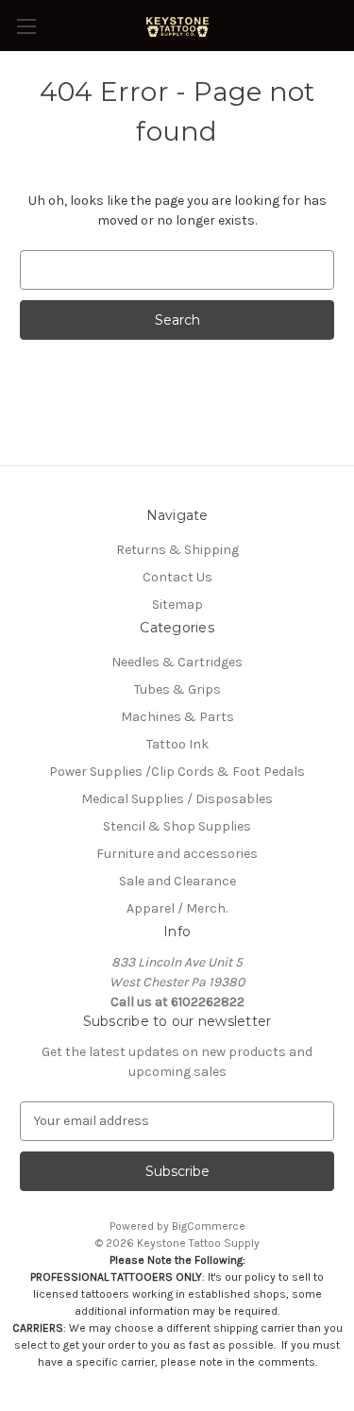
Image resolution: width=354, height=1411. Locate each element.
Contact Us (177, 577)
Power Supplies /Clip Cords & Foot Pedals (177, 772)
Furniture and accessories (177, 854)
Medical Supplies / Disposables (177, 799)
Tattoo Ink (177, 744)
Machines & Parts (177, 717)
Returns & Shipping (177, 550)
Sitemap (177, 604)
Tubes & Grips (177, 689)
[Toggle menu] (26, 26)
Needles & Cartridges (177, 662)
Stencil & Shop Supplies (177, 826)
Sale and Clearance (177, 881)
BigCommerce (208, 1226)
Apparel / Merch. (177, 908)
